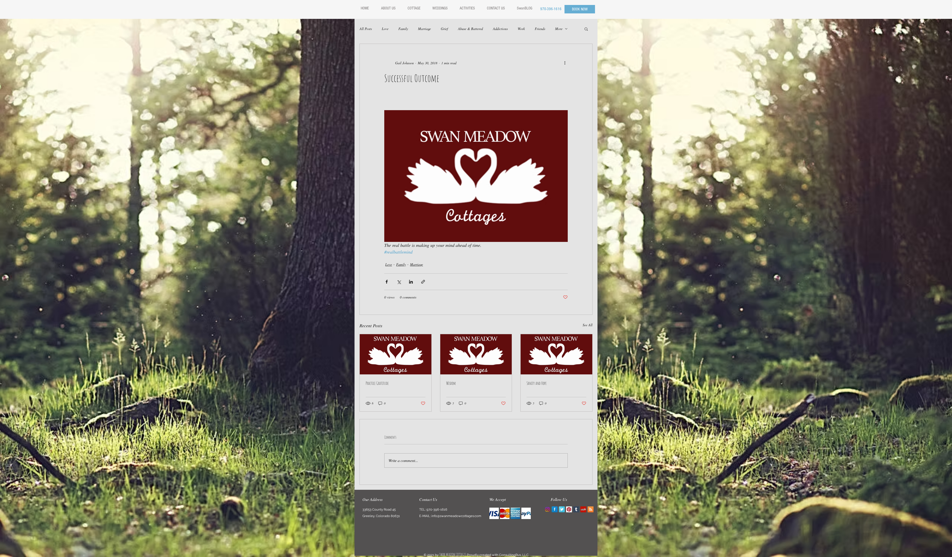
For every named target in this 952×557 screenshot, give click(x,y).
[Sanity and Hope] (556, 354)
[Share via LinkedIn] (411, 281)
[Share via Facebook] (386, 281)
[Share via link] (423, 281)
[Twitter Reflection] (562, 509)
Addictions (500, 28)
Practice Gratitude (377, 383)
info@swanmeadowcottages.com (456, 516)
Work (521, 28)
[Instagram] (547, 509)
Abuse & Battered (470, 28)
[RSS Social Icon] (591, 509)
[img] (494, 513)
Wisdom (451, 383)
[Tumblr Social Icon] (576, 509)
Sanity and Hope (537, 383)
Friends (540, 28)
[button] (586, 29)
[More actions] (565, 63)
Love (385, 28)
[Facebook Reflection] (555, 509)
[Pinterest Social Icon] (569, 509)
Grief (444, 28)
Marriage (424, 28)
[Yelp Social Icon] (583, 509)
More (559, 28)
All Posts (365, 28)
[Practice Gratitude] (395, 354)
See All (588, 325)
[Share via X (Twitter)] (398, 281)
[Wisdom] (476, 354)
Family (403, 28)
